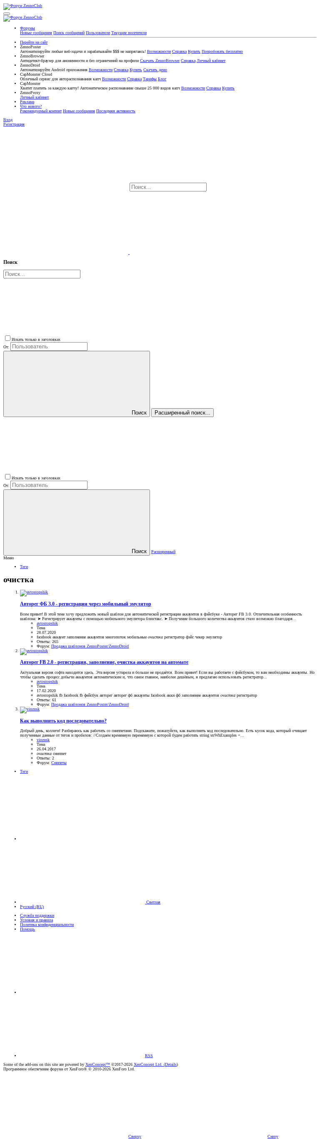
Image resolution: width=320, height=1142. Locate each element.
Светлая (152, 902)
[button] (6, 13)
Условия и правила (36, 920)
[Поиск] (66, 252)
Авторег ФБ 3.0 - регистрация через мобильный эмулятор (85, 604)
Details (171, 1064)
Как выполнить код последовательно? (63, 721)
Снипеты (59, 762)
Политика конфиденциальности (47, 924)
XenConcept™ (97, 1064)
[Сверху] (82, 992)
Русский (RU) (32, 906)
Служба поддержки (37, 915)
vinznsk (43, 739)
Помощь (27, 929)
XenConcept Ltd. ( (149, 1064)
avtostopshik (47, 623)
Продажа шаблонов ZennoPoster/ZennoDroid (90, 646)
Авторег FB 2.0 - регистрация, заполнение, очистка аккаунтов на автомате (104, 662)
